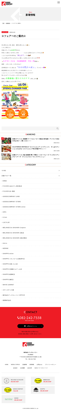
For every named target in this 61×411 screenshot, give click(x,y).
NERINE (5, 248)
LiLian (5, 217)
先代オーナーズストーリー (41, 368)
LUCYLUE (6, 222)
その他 (4, 170)
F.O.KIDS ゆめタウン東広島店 (12, 186)
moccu (5, 243)
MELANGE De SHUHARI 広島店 (13, 232)
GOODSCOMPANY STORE (12, 201)
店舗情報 (24, 364)
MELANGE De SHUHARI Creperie (14, 227)
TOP (3, 23)
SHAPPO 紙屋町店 (9, 274)
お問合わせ (39, 364)
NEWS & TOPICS (15, 364)
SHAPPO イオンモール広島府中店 (14, 258)
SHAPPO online (8, 253)
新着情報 (8, 23)
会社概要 (22, 368)
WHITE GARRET (8, 284)
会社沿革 (29, 368)
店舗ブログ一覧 (6, 175)
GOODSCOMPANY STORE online (14, 207)
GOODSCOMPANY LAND (11, 196)
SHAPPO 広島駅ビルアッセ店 (12, 269)
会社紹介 (15, 368)
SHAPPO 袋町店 (8, 279)
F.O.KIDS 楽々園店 (9, 191)
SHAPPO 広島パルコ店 (10, 264)
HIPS (4, 212)
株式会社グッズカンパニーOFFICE (14, 295)
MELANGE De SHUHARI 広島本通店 (15, 238)
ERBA (5, 181)
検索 (57, 128)
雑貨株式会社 (7, 300)
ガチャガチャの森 (8, 290)
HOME (6, 364)
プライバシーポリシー (50, 364)
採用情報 (32, 364)
